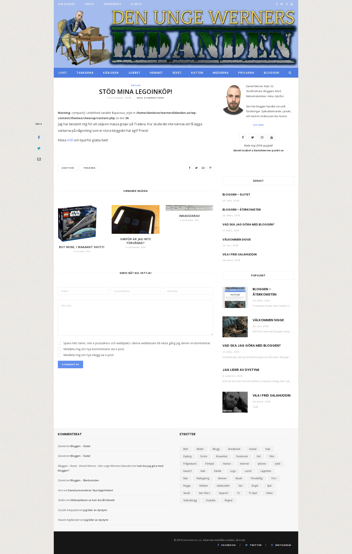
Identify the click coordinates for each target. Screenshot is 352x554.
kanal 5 (187, 471)
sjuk (269, 485)
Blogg (216, 449)
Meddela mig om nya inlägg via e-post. (88, 355)
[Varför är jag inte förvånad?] (135, 219)
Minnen (222, 478)
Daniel (61, 446)
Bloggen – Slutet (236, 194)
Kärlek (217, 471)
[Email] (38, 158)
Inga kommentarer (150, 97)
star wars (204, 493)
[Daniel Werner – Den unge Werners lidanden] (176, 38)
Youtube (211, 500)
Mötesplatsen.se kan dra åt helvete (93, 500)
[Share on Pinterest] (210, 168)
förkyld (209, 463)
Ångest (228, 500)
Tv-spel (253, 493)
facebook (242, 456)
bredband (234, 449)
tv (238, 493)
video (269, 493)
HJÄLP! (136, 4)
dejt (267, 449)
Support (223, 493)
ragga (186, 485)
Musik (238, 478)
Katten (197, 73)
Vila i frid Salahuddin (239, 254)
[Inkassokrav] (189, 208)
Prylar (136, 85)
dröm (203, 456)
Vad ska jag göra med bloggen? (248, 224)
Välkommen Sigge (236, 239)
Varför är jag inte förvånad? (135, 241)
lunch (248, 471)
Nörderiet (112, 4)
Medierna (221, 73)
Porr (274, 478)
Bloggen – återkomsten (241, 210)
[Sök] (289, 73)
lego (233, 471)
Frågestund (189, 463)
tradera (89, 167)
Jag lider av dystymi (240, 369)
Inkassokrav (189, 216)
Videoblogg (190, 500)
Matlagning (203, 478)
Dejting (187, 456)
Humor (227, 463)
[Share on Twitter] (38, 148)
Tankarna (85, 73)
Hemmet (156, 73)
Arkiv (89, 4)
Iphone (262, 463)
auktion (68, 167)
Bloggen (271, 73)
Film (272, 456)
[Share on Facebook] (38, 137)
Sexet (177, 73)
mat (185, 478)
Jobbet (134, 73)
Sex (240, 485)
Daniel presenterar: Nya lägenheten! (90, 490)
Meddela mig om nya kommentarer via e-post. (94, 349)
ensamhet (221, 456)
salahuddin (223, 485)
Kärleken (111, 73)
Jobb (277, 463)
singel (254, 485)
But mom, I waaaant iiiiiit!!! (81, 247)
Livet (62, 73)
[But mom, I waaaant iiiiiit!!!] (82, 223)
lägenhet (266, 471)
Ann (60, 490)
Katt (203, 471)
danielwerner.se (192, 540)
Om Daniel (66, 4)
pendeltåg (257, 478)
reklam (203, 485)
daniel (252, 449)
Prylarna (246, 73)
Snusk (186, 493)
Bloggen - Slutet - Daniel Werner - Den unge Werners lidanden (95, 466)
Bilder (200, 449)
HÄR (70, 140)
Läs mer (258, 124)
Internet (244, 463)
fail (259, 456)
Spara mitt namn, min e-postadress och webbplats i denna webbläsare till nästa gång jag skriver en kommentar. (137, 343)
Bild (185, 449)
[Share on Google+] (203, 168)
